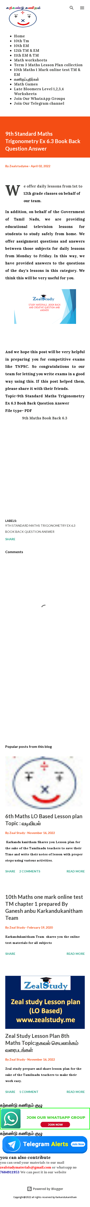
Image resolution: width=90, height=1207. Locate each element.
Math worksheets (30, 60)
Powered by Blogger (47, 1189)
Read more (76, 871)
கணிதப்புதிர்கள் (26, 79)
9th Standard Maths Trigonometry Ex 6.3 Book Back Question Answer (40, 528)
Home (19, 36)
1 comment (28, 1092)
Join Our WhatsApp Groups (39, 98)
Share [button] (10, 539)
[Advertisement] (45, 467)
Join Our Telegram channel (39, 103)
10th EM (21, 45)
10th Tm (21, 40)
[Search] (71, 7)
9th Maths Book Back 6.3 (45, 418)
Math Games (26, 84)
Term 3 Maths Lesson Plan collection (48, 65)
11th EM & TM (26, 55)
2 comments (29, 871)
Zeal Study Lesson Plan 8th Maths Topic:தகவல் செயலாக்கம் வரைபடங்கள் (41, 1043)
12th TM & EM (26, 50)
